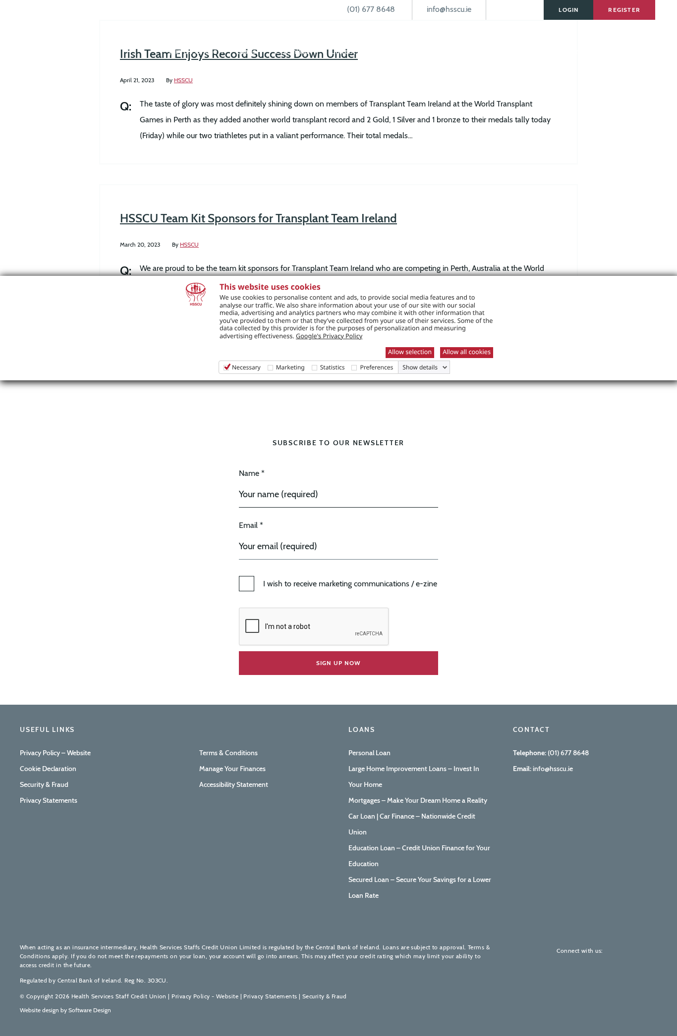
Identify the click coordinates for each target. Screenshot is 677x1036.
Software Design (89, 1010)
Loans (247, 51)
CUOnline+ (294, 51)
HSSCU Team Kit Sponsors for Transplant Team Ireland (258, 218)
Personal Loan (369, 752)
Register (624, 9)
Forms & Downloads (545, 51)
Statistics (332, 367)
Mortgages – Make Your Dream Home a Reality (417, 800)
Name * (252, 473)
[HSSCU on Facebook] (617, 950)
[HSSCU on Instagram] (649, 950)
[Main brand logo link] (69, 33)
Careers (642, 51)
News (607, 51)
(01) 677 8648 (568, 752)
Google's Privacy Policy (329, 335)
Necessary (246, 367)
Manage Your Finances (232, 768)
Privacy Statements (48, 800)
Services (479, 51)
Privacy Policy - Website (204, 996)
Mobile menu (145, 31)
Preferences (376, 367)
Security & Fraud (44, 784)
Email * (251, 525)
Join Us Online (194, 51)
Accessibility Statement (233, 784)
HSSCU (183, 80)
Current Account (359, 51)
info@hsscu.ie (552, 768)
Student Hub (425, 51)
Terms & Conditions (228, 752)
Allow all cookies (467, 351)
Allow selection (410, 351)
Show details (420, 367)
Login (568, 9)
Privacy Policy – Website (55, 752)
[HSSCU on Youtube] (633, 950)
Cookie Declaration (48, 768)
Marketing (290, 367)
